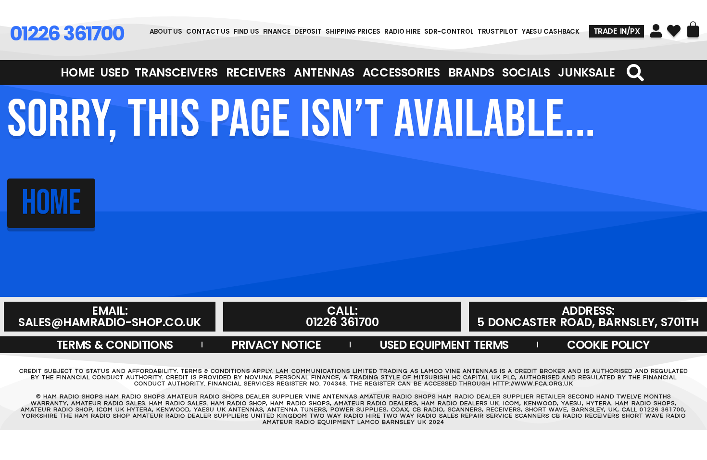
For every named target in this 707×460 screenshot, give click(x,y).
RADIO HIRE (402, 31)
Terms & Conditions (114, 345)
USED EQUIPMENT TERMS (443, 345)
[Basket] (693, 29)
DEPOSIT (308, 31)
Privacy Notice (276, 345)
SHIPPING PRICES (353, 31)
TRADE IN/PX (616, 31)
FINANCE (276, 31)
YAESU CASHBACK (551, 31)
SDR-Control (449, 31)
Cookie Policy (608, 345)
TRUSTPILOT (498, 31)
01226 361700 (67, 33)
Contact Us (208, 31)
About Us (166, 31)
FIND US (246, 31)
